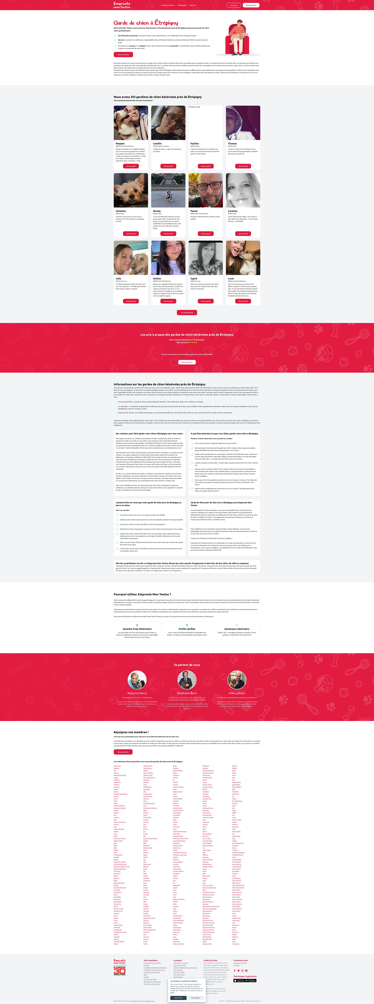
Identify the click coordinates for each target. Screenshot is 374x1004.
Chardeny (116, 939)
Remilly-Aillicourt (207, 864)
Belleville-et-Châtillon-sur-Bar (122, 866)
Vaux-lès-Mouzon (236, 866)
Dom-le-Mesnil (147, 817)
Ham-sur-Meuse (147, 927)
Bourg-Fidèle (117, 897)
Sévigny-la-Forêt (236, 782)
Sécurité (192, 5)
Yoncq (233, 941)
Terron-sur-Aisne (236, 819)
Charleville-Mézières (119, 941)
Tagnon (234, 810)
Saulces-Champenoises (208, 932)
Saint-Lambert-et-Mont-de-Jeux (211, 906)
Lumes (174, 894)
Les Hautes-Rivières (178, 871)
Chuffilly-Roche (147, 787)
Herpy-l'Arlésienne (178, 770)
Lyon (218, 977)
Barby (115, 852)
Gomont (145, 904)
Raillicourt (205, 855)
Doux (144, 824)
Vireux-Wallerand (236, 908)
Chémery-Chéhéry (148, 773)
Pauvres (205, 831)
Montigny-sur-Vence (208, 773)
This (233, 833)
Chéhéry (145, 770)
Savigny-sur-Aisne (207, 943)
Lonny (174, 890)
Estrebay (145, 840)
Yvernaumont (235, 943)
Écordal (145, 833)
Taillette (234, 812)
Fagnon (145, 855)
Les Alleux (175, 864)
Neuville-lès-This (207, 798)
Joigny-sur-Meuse (177, 791)
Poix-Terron (206, 836)
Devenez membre (123, 54)
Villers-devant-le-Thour (238, 885)
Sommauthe (235, 791)
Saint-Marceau (206, 913)
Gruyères (145, 913)
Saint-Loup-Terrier (207, 911)
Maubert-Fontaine (178, 922)
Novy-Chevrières (207, 815)
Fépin (144, 862)
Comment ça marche (167, 5)
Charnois (116, 943)
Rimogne (205, 878)
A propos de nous (137, 1001)
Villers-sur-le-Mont (237, 899)
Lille (223, 979)
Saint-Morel (206, 918)
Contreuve (146, 798)
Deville (145, 815)
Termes (234, 817)
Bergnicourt (117, 871)
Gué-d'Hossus (146, 915)
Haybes (175, 766)
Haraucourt (146, 932)
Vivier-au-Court (236, 911)
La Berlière (176, 801)
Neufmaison (206, 791)
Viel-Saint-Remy (236, 878)
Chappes (116, 934)
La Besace (175, 803)
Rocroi (204, 880)
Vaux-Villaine (235, 871)
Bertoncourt (117, 873)
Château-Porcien (147, 766)
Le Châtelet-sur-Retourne (180, 852)
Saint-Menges (206, 915)
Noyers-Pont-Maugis (208, 817)
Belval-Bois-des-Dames (120, 869)
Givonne (145, 899)
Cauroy (115, 920)
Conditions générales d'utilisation (155, 967)
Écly (144, 831)
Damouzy (145, 812)
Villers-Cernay (236, 883)
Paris (214, 977)
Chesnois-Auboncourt (149, 777)
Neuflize (205, 789)
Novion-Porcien (207, 812)
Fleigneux (146, 866)
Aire (115, 770)
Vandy (234, 857)
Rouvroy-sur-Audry (208, 885)
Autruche (116, 824)
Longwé (175, 887)
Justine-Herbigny (177, 798)
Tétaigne (234, 822)
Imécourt (175, 782)
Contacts (236, 965)
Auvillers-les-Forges (119, 829)
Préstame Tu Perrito (210, 993)
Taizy (233, 815)
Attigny (116, 803)
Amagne (116, 777)
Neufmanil (205, 794)
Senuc (233, 777)
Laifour (175, 819)
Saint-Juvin (205, 904)
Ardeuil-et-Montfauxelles (120, 794)
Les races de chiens (150, 979)
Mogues (175, 934)
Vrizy (233, 922)
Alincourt (116, 773)
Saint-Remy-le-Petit (208, 925)
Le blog (146, 977)
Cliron (144, 791)
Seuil (233, 780)
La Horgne (175, 817)
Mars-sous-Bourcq (178, 915)
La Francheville (177, 812)
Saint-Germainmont (208, 901)
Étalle (144, 843)
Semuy (234, 775)
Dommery (146, 819)
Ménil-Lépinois (177, 929)
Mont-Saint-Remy (207, 777)
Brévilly (116, 906)
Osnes (204, 829)
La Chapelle (176, 805)
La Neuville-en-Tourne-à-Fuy (180, 838)
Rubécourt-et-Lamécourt (209, 887)
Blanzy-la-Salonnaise (119, 883)
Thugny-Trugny (236, 836)
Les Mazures (176, 873)
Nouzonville (206, 810)
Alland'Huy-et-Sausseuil (120, 775)
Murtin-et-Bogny (207, 784)
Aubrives (116, 810)
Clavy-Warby (146, 789)
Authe (115, 819)
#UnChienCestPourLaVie (152, 982)
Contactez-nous (149, 1001)
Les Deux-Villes (177, 869)
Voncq (234, 913)
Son (233, 796)
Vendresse (235, 873)
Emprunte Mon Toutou (211, 967)
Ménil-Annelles (177, 927)
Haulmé (145, 941)
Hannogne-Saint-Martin (149, 929)
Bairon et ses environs (120, 838)
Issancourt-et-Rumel (178, 787)
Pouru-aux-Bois (207, 838)
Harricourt (146, 936)
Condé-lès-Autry (147, 794)
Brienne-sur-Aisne (118, 908)
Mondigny (175, 939)
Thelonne (234, 824)
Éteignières (146, 845)
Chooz (145, 784)
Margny (175, 911)
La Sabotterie (176, 843)
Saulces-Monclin (207, 934)
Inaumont (175, 784)
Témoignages (182, 5)
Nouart (204, 805)
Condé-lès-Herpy (147, 796)
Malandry (175, 901)
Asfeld (115, 801)
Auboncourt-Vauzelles (120, 808)
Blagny (115, 880)
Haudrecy (145, 939)
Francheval (146, 878)
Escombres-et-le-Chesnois (150, 838)
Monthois (205, 768)
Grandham (146, 906)
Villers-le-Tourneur (237, 892)
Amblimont (117, 780)
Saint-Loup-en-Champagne (210, 908)
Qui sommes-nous (180, 965)
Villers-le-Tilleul (236, 890)
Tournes (234, 848)
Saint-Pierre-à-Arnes (208, 920)
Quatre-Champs (207, 850)
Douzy (145, 826)
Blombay (116, 885)
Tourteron (235, 850)
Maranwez (175, 906)
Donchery (146, 822)
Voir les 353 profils (187, 312)
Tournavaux (235, 845)
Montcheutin (176, 941)
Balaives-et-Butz (118, 840)
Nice (219, 979)
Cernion (116, 922)
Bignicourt (116, 878)
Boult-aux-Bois (118, 892)
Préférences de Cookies (152, 984)
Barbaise (116, 850)
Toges (233, 838)
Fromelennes (146, 880)
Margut (175, 913)
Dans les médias (179, 972)
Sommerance (235, 794)
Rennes (220, 982)
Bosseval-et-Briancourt (120, 887)
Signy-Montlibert (236, 787)
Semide (234, 773)
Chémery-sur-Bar (147, 775)
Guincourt (146, 920)
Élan (144, 836)
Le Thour (175, 878)
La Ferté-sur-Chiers (178, 810)
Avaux (115, 833)
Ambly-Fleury (117, 782)
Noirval (204, 803)
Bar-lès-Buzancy (118, 855)
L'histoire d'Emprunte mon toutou (185, 967)
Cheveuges (146, 780)
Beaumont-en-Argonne (120, 862)
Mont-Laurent (206, 775)
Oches (204, 819)
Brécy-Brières (117, 904)
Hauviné (145, 943)
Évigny (145, 850)
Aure (115, 815)
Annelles (116, 789)
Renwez (205, 869)
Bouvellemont (117, 901)
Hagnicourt (146, 922)
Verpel (234, 876)
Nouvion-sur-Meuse (208, 808)
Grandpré (145, 908)
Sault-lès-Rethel (207, 936)
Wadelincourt (235, 925)
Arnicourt (116, 796)
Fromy (145, 883)
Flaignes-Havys (147, 864)
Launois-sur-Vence (178, 845)
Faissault (145, 857)
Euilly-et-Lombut (147, 848)
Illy (173, 780)
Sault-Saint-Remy (207, 939)
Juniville (175, 796)
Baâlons (116, 836)
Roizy (204, 883)
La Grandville (176, 815)
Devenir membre (123, 752)
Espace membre (251, 5)
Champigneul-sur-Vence (120, 932)
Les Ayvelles (176, 866)
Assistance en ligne (240, 963)
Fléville (145, 869)
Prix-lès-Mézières (207, 843)
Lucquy (175, 892)
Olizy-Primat (206, 822)
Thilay (233, 829)
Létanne (175, 876)
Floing (145, 873)
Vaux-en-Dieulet (236, 862)
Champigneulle (118, 929)
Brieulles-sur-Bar (118, 911)
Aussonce (116, 817)
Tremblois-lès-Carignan (238, 852)
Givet (144, 897)
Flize (144, 871)
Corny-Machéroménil (148, 803)
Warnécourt (235, 932)
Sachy (204, 890)
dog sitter (219, 963)
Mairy (174, 897)
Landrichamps (176, 833)
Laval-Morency (177, 848)
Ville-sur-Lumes (236, 901)
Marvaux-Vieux (177, 918)
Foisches (145, 876)
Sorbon (234, 798)
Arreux (115, 798)
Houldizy (175, 777)
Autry (115, 826)
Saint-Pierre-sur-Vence (209, 922)
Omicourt (205, 824)
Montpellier (208, 982)
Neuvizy (205, 801)
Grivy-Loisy (146, 911)
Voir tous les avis (187, 362)
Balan (115, 843)
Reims (214, 982)
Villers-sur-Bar (236, 897)
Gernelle (145, 890)
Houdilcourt (176, 775)
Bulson (115, 915)
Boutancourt (117, 899)
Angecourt (117, 787)
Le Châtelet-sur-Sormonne (180, 855)
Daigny (145, 810)
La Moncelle (176, 826)
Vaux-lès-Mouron (236, 864)
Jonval (174, 794)
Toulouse (224, 977)
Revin (204, 873)
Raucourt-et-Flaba (207, 859)
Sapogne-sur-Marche (208, 929)
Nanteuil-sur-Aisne (208, 787)
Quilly (204, 852)
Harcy (144, 934)
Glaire (144, 901)
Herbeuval (175, 768)
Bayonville (116, 857)
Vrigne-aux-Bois (236, 918)
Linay (174, 880)
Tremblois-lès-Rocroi (237, 855)
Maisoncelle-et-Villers (178, 899)
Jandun (175, 789)
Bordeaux (214, 979)
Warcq (234, 929)
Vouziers (234, 915)
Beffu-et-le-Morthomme (120, 864)
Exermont (146, 852)
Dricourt (145, 829)
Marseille (207, 979)
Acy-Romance (117, 766)
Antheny (116, 791)
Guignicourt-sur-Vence (149, 918)
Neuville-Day (206, 796)
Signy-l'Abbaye (236, 784)
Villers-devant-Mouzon (238, 887)
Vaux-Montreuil (236, 869)
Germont (145, 887)
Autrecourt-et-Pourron (120, 822)
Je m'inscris (234, 5)
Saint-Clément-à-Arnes (209, 892)
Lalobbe (175, 822)
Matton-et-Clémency (178, 920)
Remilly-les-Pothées (208, 866)
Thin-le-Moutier (236, 831)
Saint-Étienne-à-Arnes (208, 894)
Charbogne (117, 936)
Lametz (175, 824)
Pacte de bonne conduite (152, 963)
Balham (116, 845)
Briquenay (116, 913)
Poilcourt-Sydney (207, 833)
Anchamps (116, 784)
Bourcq (116, 894)
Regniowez (206, 862)
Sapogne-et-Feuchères (209, 927)
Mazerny (175, 925)
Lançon (175, 829)
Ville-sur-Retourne (237, 904)
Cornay (145, 801)
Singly (233, 789)
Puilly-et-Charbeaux (208, 845)
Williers (234, 939)
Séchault (234, 766)
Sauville (205, 941)
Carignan (116, 918)
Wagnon (234, 927)
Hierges (175, 773)
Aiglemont (116, 768)
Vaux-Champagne (236, 859)
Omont (204, 826)
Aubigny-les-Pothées (119, 805)
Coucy (145, 805)
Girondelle (146, 894)
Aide (145, 975)
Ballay (115, 848)
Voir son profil (131, 166)
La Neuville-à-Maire (178, 836)
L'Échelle (175, 857)
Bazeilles (116, 859)
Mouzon (205, 782)
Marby (174, 908)
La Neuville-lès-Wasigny (179, 840)
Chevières (146, 782)
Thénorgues (235, 826)
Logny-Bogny (176, 885)
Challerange (117, 927)
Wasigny (234, 934)
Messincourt (176, 932)
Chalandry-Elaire (118, 925)
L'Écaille (175, 850)
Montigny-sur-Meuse (208, 770)
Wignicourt (235, 936)
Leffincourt (176, 859)
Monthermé (206, 766)
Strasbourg (207, 984)
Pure (204, 848)
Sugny (233, 805)
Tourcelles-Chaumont (237, 843)
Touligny (234, 840)
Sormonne (235, 803)
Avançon (116, 831)
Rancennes (205, 857)
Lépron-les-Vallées (178, 862)
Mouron (205, 780)
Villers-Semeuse (236, 894)
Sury (233, 808)
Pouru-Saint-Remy (207, 840)
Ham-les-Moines (147, 925)
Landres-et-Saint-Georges (180, 831)
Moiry (174, 936)
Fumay (145, 885)
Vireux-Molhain (236, 906)
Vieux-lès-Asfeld (236, 880)
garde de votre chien (220, 965)
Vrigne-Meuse (236, 920)
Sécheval (234, 768)
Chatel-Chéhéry (147, 768)
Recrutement (178, 977)
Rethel (204, 871)
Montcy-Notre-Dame (178, 943)
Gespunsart (146, 892)
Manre (174, 904)
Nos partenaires (179, 975)
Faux (144, 859)
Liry (174, 883)
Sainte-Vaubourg (207, 897)
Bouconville (117, 890)
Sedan (233, 770)
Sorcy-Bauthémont (237, 801)
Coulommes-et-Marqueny (150, 808)
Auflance (116, 812)
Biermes (116, 876)
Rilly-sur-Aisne (206, 876)
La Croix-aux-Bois (177, 808)
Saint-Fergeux (206, 899)
